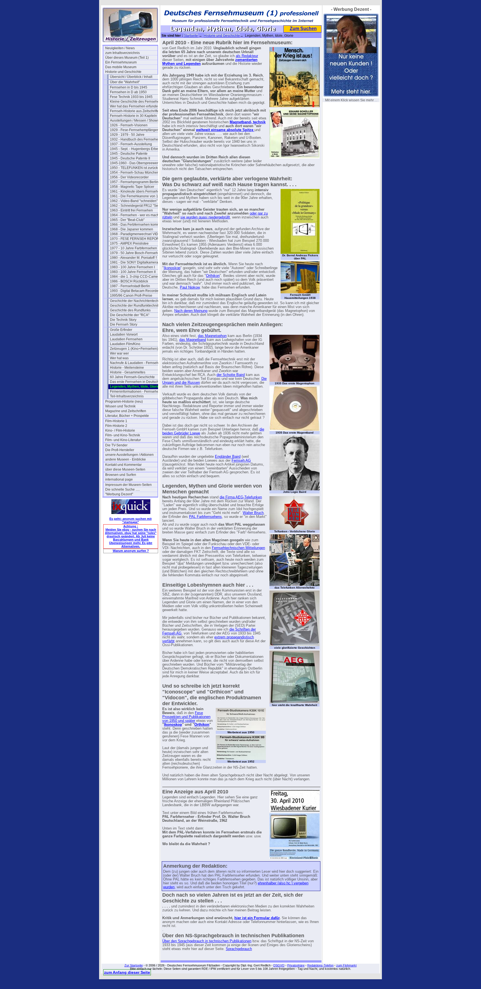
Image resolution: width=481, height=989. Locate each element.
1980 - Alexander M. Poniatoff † (133, 258)
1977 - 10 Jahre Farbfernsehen (133, 248)
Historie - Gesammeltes (127, 372)
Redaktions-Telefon (320, 965)
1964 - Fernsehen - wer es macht (135, 215)
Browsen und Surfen (120, 475)
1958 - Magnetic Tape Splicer (132, 187)
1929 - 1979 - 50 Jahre (127, 135)
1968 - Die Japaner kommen (131, 229)
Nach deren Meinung (190, 311)
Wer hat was (119, 358)
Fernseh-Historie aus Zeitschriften (135, 111)
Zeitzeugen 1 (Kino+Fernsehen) (134, 349)
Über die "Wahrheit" (125, 82)
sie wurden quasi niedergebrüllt (205, 217)
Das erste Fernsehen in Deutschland (136, 382)
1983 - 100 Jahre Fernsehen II (133, 272)
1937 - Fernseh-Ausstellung (131, 144)
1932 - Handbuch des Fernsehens (136, 139)
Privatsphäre (296, 965)
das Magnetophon (212, 336)
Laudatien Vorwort (124, 334)
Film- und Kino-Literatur (123, 440)
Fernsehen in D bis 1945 (128, 87)
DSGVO (278, 965)
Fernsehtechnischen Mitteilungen (238, 548)
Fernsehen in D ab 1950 (128, 92)
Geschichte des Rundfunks (130, 310)
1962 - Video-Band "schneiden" (134, 201)
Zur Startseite (133, 965)
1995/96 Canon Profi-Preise (131, 295)
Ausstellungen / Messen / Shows (134, 120)
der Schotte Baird (231, 375)
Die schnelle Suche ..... (122, 489)
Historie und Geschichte (123, 72)
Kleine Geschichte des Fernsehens (136, 102)
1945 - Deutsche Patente (129, 154)
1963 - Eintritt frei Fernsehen (131, 210)
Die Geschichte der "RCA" (129, 315)
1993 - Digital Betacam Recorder (134, 291)
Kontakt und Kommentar (123, 465)
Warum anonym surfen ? (131, 550)
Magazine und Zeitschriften (125, 411)
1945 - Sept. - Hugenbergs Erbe (134, 149)
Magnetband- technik (248, 122)
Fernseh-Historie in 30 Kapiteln (133, 116)
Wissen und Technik (120, 406)
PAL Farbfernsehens (205, 517)
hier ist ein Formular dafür (256, 918)
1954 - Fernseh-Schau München (134, 172)
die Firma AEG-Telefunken (241, 497)
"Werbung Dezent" (119, 494)
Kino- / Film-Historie (120, 430)
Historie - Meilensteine (127, 368)
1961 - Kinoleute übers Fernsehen (136, 191)
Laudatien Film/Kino (125, 344)
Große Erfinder (121, 330)
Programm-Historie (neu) (124, 402)
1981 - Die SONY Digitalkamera (134, 262)
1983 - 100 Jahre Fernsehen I (132, 267)
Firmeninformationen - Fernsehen (135, 391)
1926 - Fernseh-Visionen (129, 125)
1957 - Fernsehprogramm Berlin (134, 182)
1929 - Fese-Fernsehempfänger (134, 130)
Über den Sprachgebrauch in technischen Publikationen (206, 941)
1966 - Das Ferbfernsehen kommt (135, 225)
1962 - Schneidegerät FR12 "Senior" (136, 206)
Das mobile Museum (120, 67)
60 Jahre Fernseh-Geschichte (132, 377)
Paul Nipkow (190, 287)
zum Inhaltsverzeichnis (122, 53)
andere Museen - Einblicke (125, 459)
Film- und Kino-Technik (122, 435)
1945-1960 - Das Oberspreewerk (135, 163)
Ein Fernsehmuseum (121, 62)
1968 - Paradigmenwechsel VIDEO (136, 234)
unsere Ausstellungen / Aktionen (129, 455)
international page (119, 479)
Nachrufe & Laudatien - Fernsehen (136, 363)
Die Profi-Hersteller (119, 450)
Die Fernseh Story (123, 324)
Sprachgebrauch (239, 949)
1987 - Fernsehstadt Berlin (130, 286)
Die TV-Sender (116, 445)
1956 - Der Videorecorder (129, 177)
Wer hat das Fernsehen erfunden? (136, 106)
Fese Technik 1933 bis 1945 (131, 97)
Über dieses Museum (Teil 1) (127, 58)
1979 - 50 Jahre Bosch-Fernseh (134, 253)
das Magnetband (192, 340)
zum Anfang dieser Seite (127, 972)
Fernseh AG (241, 460)
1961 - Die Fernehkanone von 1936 (136, 196)
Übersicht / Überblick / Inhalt (131, 77)
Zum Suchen (303, 28)
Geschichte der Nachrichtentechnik (136, 301)
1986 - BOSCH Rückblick (129, 281)
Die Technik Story (123, 320)
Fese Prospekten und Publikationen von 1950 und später (186, 717)
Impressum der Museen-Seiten (128, 485)
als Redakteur (247, 56)
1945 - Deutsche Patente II (130, 158)
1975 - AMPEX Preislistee (129, 243)
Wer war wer (119, 353)
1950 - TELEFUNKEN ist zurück (134, 168)
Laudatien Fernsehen (126, 339)
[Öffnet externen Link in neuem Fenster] (253, 130)
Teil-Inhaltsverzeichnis (127, 396)
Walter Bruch (253, 513)
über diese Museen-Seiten (125, 469)
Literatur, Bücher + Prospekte (127, 416)
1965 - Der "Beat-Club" (127, 220)
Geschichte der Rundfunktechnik (134, 305)
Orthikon (213, 276)
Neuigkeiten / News (120, 48)
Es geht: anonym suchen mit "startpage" (130, 520)
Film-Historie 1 (116, 421)
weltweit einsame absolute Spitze (224, 130)
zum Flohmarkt (346, 965)
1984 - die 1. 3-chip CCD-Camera (135, 277)
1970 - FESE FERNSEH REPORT (135, 239)
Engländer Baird (227, 457)
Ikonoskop (172, 268)
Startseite (191, 36)
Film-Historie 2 (116, 426)
